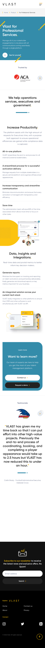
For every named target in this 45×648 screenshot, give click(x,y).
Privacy (26, 610)
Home (6, 12)
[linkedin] (40, 623)
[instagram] (4, 623)
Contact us (28, 606)
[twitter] (22, 623)
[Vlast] (9, 4)
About (5, 610)
